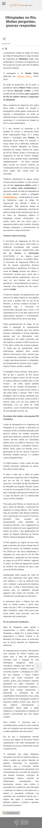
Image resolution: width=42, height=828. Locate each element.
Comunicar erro (11, 813)
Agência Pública (24, 76)
